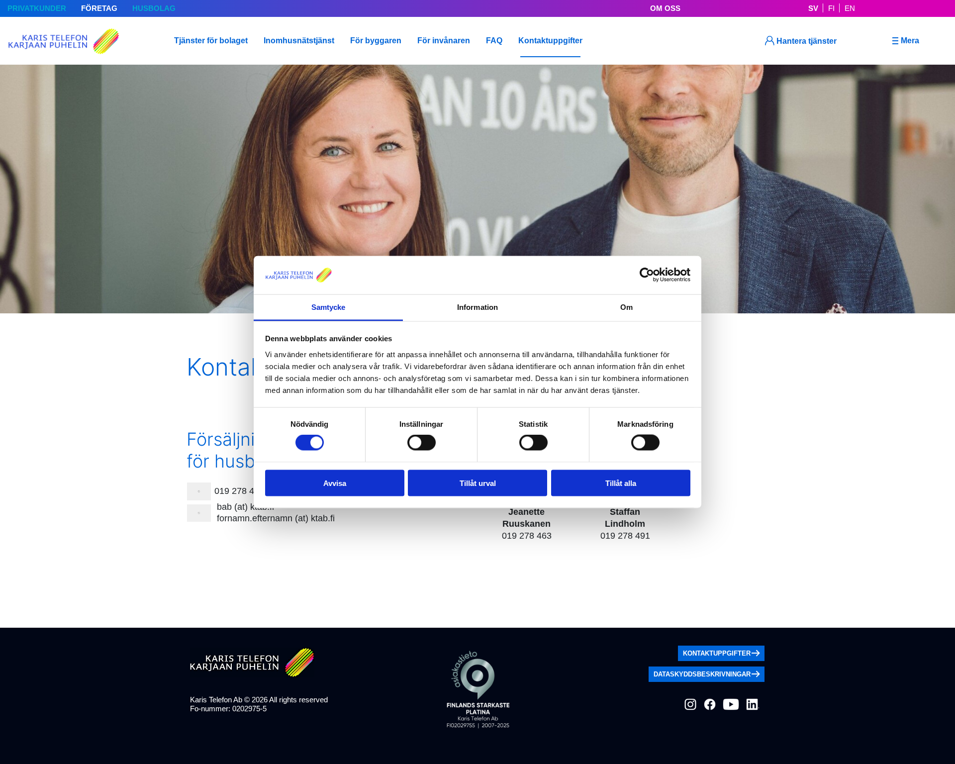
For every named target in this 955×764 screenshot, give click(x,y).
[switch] (421, 443)
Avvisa (334, 482)
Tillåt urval (478, 482)
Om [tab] (626, 306)
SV (813, 8)
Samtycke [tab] (328, 306)
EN (850, 8)
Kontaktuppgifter (717, 653)
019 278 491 (625, 536)
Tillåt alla (620, 482)
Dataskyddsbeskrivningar (702, 674)
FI (831, 8)
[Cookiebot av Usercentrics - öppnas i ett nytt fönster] (646, 275)
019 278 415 (239, 491)
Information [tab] (477, 306)
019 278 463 (527, 536)
